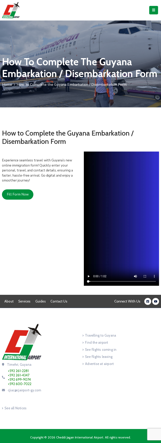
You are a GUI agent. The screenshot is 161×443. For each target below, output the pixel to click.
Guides (40, 301)
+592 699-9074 (19, 380)
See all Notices (16, 408)
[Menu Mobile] (153, 10)
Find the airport (96, 342)
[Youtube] (155, 301)
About (9, 301)
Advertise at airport (99, 364)
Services (24, 301)
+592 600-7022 (19, 384)
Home (7, 84)
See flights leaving (99, 357)
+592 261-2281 (18, 371)
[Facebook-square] (147, 301)
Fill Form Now (18, 194)
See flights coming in (100, 350)
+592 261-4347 (18, 375)
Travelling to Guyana (100, 335)
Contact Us (58, 301)
